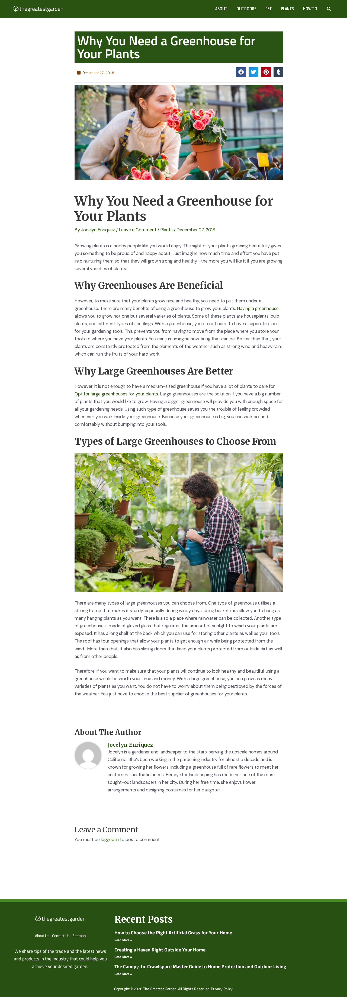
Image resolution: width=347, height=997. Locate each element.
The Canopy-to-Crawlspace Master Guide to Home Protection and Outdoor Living (200, 966)
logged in (110, 839)
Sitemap (79, 935)
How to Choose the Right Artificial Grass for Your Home (173, 932)
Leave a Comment (137, 230)
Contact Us (61, 935)
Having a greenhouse (258, 308)
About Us (42, 935)
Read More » (123, 939)
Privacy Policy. (222, 989)
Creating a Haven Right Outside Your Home (159, 949)
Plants (166, 230)
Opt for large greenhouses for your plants (116, 394)
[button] (329, 9)
